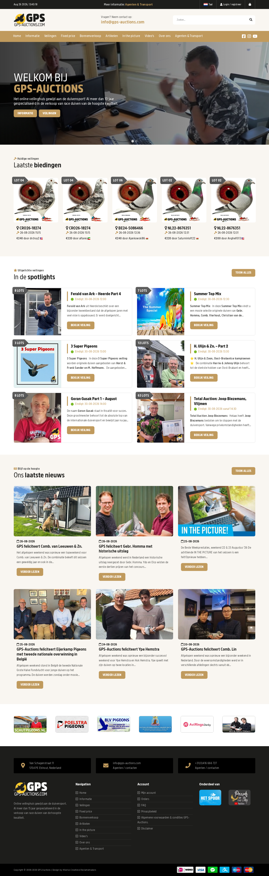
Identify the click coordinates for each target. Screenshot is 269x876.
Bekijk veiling (27, 126)
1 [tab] (132, 141)
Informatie (32, 36)
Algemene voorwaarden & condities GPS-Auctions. (163, 820)
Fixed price (68, 36)
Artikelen (112, 36)
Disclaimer (147, 828)
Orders (145, 799)
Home (17, 36)
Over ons (165, 36)
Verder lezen (29, 571)
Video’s (149, 36)
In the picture (131, 36)
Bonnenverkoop (90, 36)
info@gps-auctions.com (122, 22)
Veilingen (50, 36)
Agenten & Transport (189, 36)
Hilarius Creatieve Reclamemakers (79, 870)
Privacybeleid (149, 811)
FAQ (143, 805)
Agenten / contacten (125, 767)
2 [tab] (136, 141)
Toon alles (243, 272)
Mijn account (148, 792)
